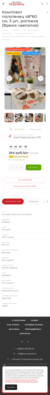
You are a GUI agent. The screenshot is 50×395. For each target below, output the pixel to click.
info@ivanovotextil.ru (26, 353)
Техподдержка (33, 329)
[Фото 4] (39, 117)
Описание (33, 201)
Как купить (13, 325)
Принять (11, 387)
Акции (34, 320)
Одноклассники (28, 341)
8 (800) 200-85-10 (25, 349)
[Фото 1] (9, 117)
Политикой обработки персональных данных (21, 380)
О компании (18, 320)
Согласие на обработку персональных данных (27, 364)
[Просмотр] (25, 78)
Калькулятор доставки (25, 186)
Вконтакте (22, 341)
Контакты (25, 333)
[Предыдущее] (9, 78)
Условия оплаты (34, 325)
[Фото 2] (19, 117)
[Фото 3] (29, 117)
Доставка (14, 329)
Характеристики (13, 201)
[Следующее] (40, 78)
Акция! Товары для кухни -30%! (27, 137)
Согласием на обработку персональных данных (21, 382)
